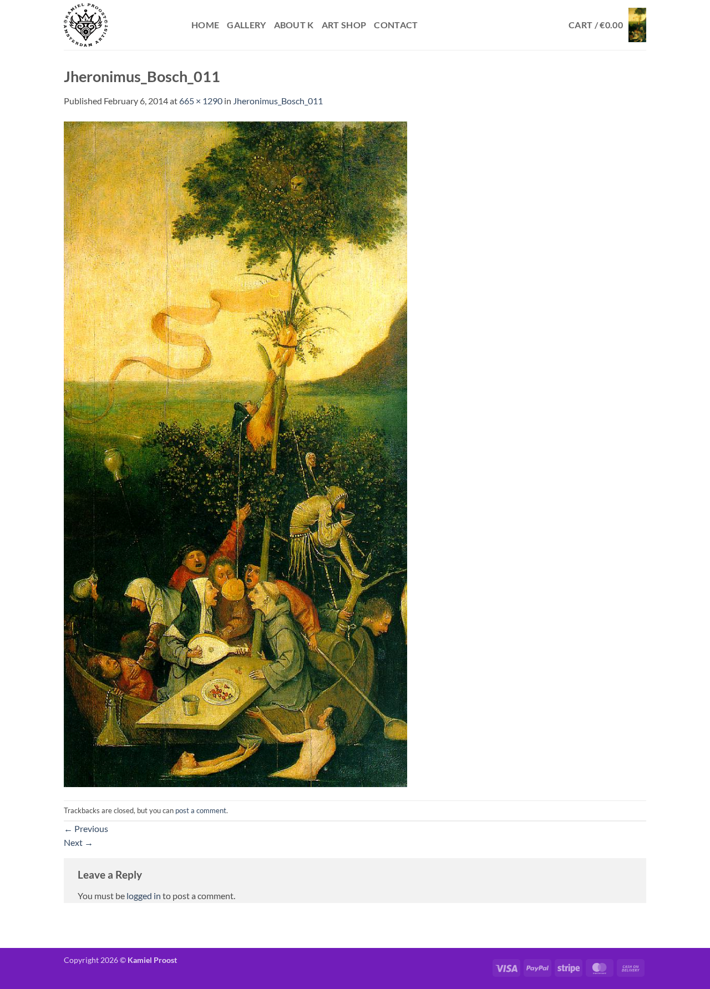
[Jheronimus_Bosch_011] (235, 453)
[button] (607, 25)
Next (78, 842)
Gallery (246, 24)
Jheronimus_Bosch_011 (278, 100)
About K (294, 24)
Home (205, 24)
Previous (86, 828)
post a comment (200, 810)
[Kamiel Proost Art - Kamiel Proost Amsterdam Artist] (119, 25)
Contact (396, 24)
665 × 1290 (200, 100)
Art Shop (344, 24)
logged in (143, 895)
